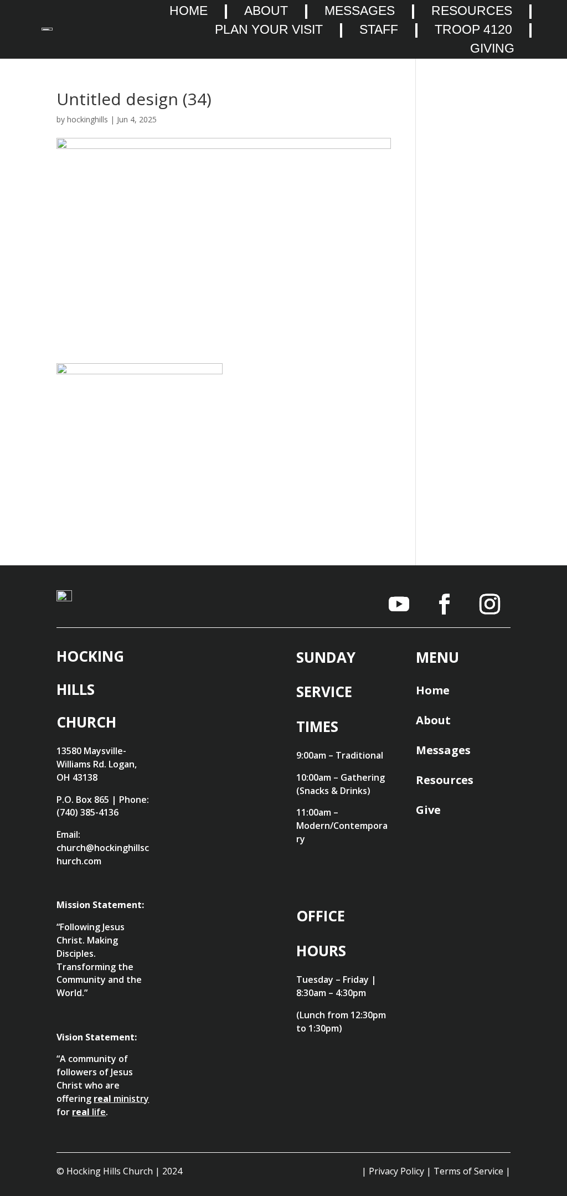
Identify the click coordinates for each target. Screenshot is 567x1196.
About (266, 11)
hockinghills (87, 119)
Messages (359, 11)
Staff (378, 30)
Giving (492, 48)
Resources (471, 11)
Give (428, 809)
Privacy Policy (396, 1171)
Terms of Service (468, 1171)
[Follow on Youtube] (399, 604)
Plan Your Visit (269, 30)
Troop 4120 (473, 30)
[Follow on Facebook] (444, 604)
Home (188, 11)
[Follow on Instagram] (490, 604)
